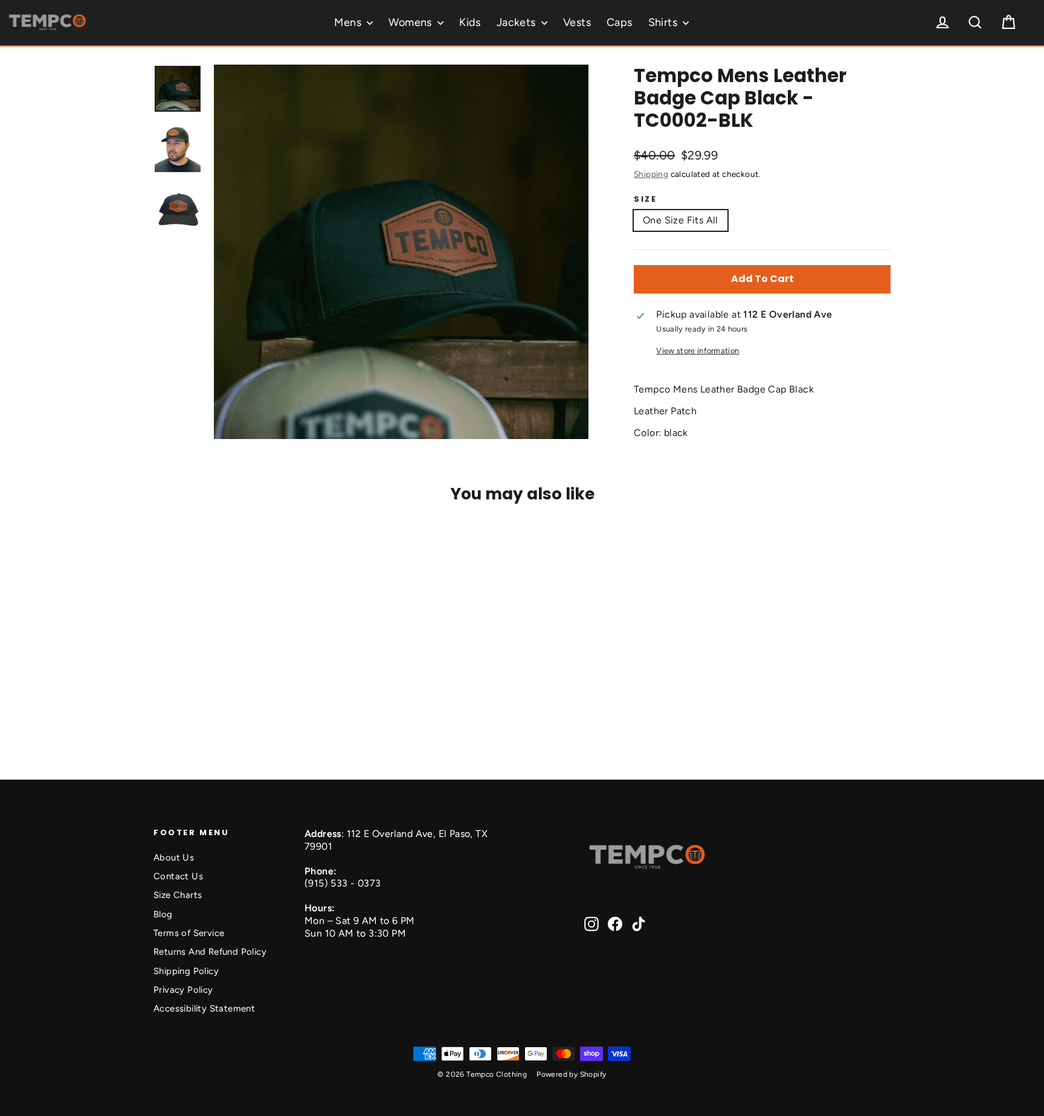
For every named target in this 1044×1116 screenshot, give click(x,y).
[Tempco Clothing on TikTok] (638, 924)
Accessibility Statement (204, 1008)
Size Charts (177, 895)
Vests (577, 22)
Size (645, 199)
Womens (411, 22)
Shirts (664, 22)
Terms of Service (188, 933)
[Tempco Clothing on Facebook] (615, 924)
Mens (349, 22)
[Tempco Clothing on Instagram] (591, 924)
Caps (620, 22)
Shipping (651, 174)
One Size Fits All (680, 220)
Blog (163, 914)
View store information (697, 350)
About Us (173, 857)
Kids (470, 22)
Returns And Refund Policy (209, 951)
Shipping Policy (186, 971)
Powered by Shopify (571, 1074)
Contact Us (178, 876)
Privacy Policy (183, 989)
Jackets (517, 22)
